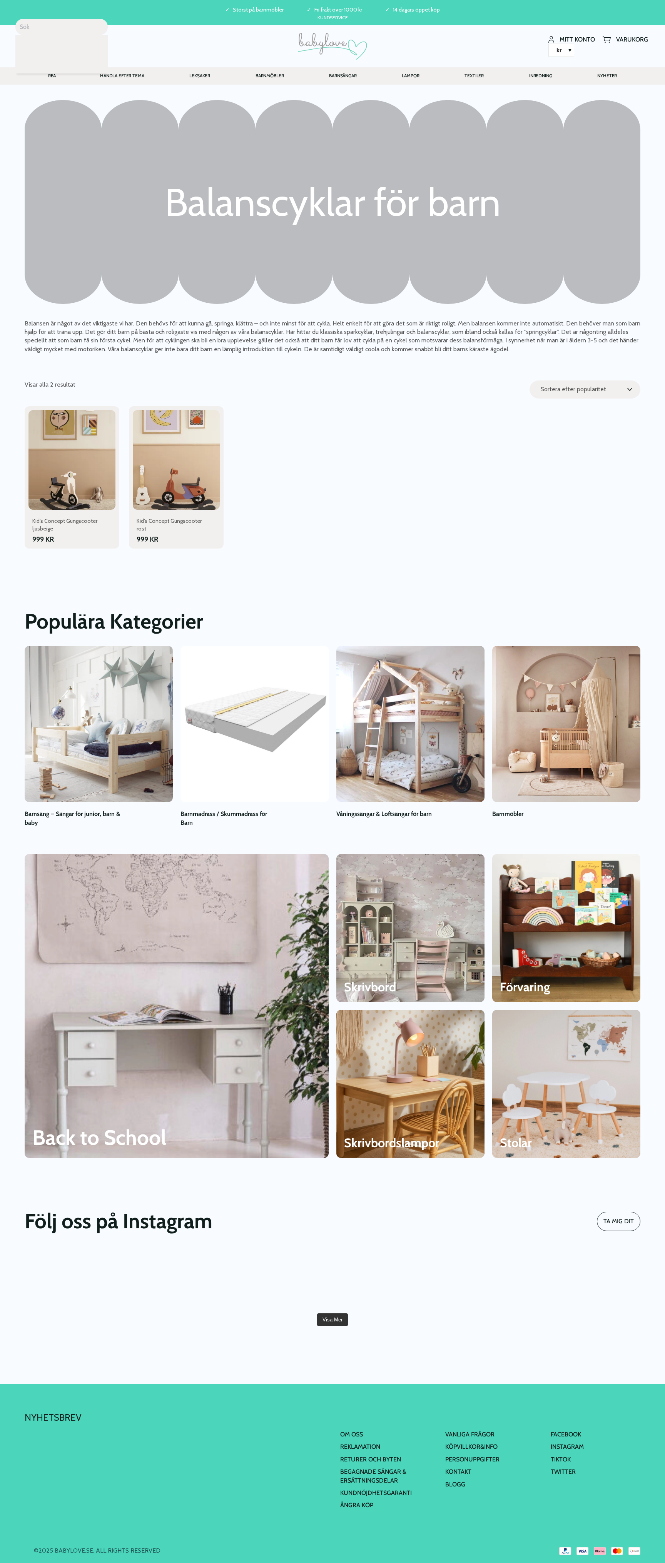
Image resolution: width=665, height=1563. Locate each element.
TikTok (561, 1459)
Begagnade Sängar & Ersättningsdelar (373, 1476)
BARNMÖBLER (270, 75)
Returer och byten (370, 1459)
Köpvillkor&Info (471, 1447)
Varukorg (632, 39)
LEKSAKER (199, 75)
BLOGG (455, 1484)
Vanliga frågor (470, 1434)
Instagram (567, 1447)
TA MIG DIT (618, 1221)
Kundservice (332, 17)
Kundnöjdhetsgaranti (376, 1492)
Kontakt (458, 1471)
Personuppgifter (472, 1459)
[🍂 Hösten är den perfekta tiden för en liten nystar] (177, 1279)
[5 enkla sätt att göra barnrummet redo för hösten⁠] (384, 1279)
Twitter (563, 1471)
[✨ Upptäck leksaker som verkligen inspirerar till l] (590, 1279)
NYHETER (607, 75)
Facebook (566, 1434)
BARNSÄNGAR (343, 75)
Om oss (351, 1434)
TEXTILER (474, 75)
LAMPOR (410, 75)
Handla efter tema (122, 75)
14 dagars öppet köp (416, 10)
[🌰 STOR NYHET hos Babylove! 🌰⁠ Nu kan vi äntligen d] (487, 1279)
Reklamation (360, 1447)
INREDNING (540, 75)
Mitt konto (577, 39)
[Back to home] (332, 46)
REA (52, 75)
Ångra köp (356, 1505)
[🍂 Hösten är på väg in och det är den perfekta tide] (281, 1279)
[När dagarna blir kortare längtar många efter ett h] (74, 1279)
